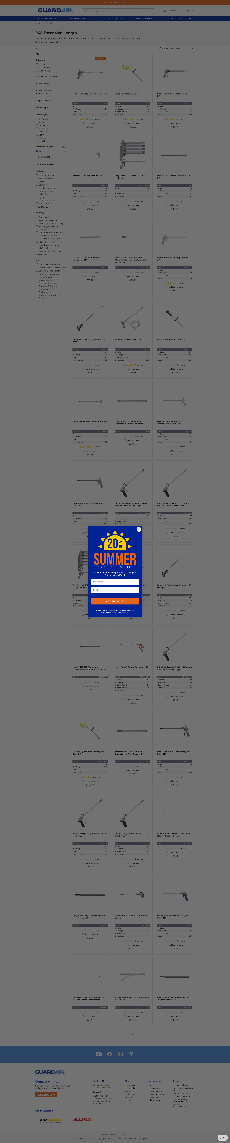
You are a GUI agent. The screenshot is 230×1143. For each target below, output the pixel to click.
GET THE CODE (115, 601)
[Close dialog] (139, 529)
